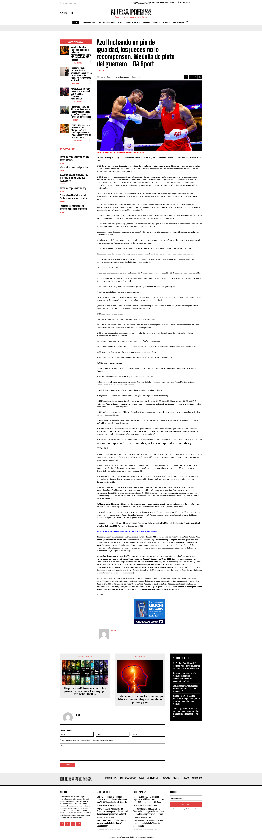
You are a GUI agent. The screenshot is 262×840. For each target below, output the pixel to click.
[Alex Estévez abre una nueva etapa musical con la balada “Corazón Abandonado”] (64, 92)
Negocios (75, 83)
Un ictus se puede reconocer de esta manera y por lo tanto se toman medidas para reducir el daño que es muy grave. (140, 699)
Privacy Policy (193, 809)
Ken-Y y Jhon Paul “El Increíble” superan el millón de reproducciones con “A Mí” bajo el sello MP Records (81, 53)
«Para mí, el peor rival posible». (74, 167)
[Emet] (98, 77)
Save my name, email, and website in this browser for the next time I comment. (87, 740)
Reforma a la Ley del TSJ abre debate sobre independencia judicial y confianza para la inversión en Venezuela (81, 112)
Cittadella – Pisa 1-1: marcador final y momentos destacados (74, 197)
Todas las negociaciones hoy (73, 188)
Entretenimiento (78, 63)
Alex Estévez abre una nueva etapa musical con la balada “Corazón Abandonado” (80, 93)
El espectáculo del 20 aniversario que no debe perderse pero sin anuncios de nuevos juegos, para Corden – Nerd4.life (85, 691)
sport (62, 163)
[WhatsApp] (200, 77)
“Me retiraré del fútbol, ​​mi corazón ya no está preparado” (74, 207)
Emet (109, 77)
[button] (187, 22)
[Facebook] (186, 77)
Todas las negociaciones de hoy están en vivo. (74, 158)
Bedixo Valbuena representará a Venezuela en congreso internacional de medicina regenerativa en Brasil (81, 74)
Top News (75, 120)
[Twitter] (191, 77)
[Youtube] (78, 824)
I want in (185, 804)
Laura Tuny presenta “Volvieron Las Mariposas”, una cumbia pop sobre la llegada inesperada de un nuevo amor (81, 131)
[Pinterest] (195, 77)
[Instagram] (67, 824)
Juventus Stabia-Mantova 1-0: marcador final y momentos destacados (74, 177)
